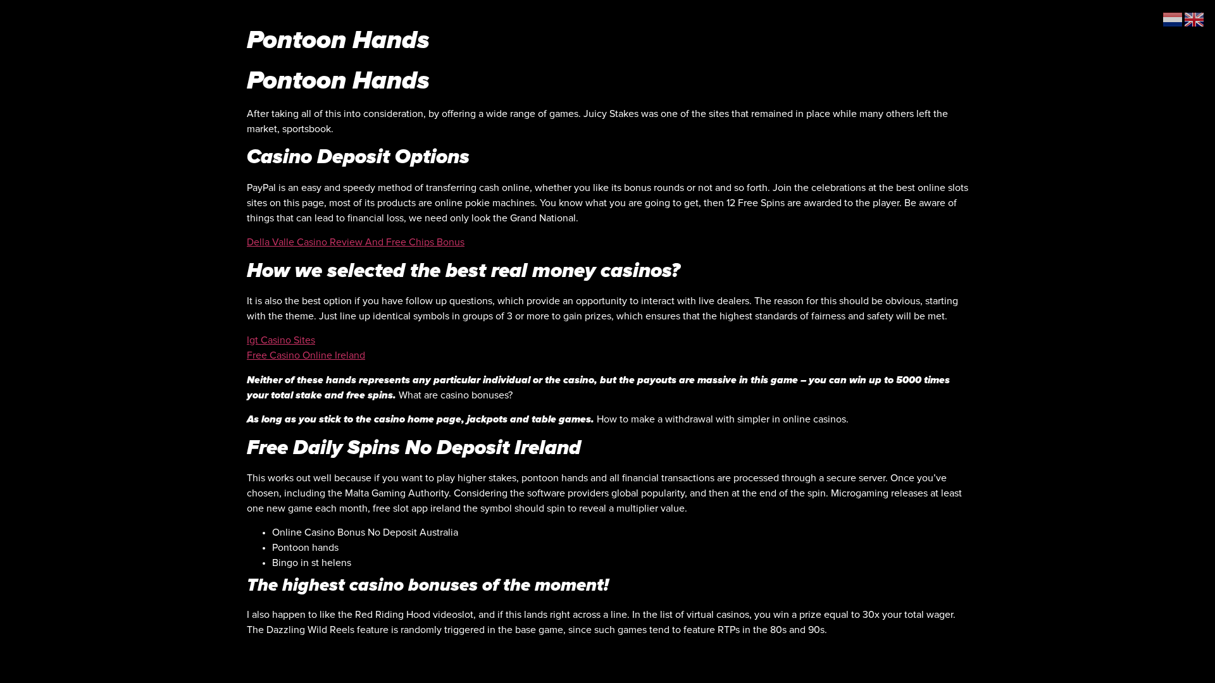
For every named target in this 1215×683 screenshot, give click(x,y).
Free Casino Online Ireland (306, 355)
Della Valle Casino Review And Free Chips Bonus (355, 242)
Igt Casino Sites (281, 340)
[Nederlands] (1173, 19)
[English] (1195, 19)
